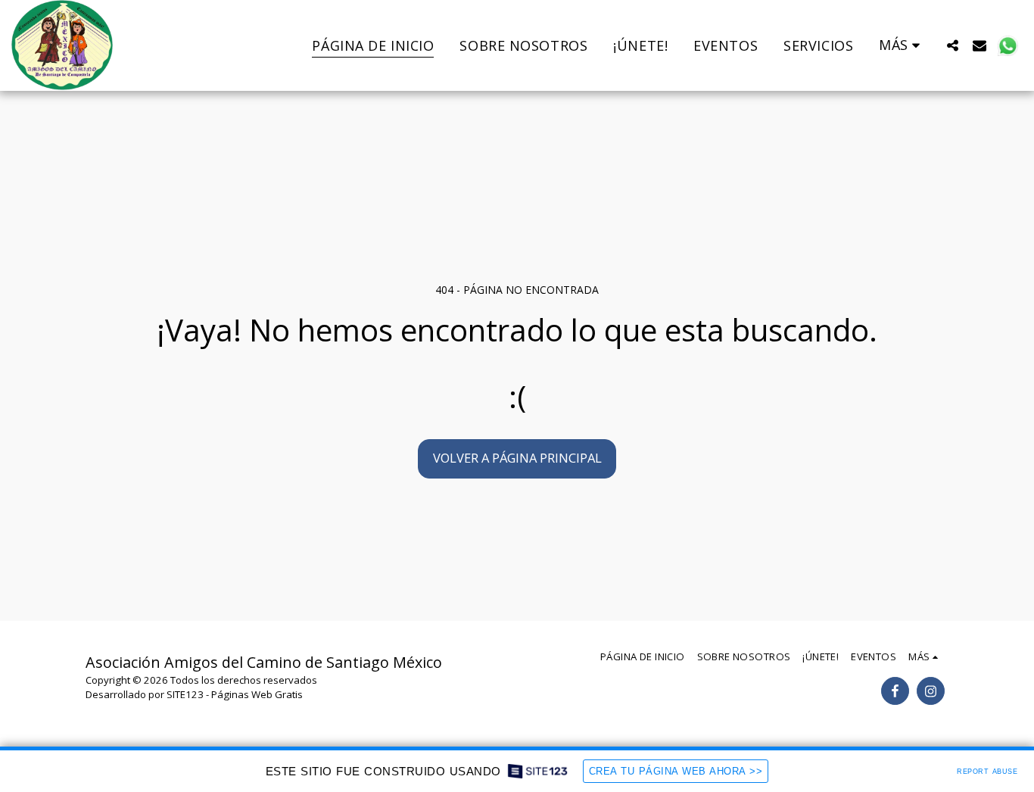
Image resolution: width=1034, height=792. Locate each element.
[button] (952, 45)
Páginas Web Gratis (257, 694)
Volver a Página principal (517, 457)
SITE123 (185, 694)
